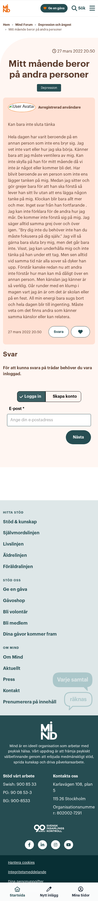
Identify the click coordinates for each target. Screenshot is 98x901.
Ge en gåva (15, 589)
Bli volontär (15, 612)
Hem (6, 24)
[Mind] (49, 730)
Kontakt (11, 690)
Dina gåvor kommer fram (30, 634)
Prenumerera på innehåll (29, 702)
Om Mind (13, 657)
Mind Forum (24, 24)
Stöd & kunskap (20, 522)
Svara (59, 331)
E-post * (16, 409)
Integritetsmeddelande (27, 872)
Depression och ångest (54, 24)
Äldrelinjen (15, 555)
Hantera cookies (21, 862)
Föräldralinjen (18, 566)
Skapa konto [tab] (65, 396)
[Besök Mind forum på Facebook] (29, 844)
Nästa (78, 437)
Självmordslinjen (21, 533)
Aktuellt (11, 668)
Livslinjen (13, 544)
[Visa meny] (92, 8)
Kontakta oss (65, 776)
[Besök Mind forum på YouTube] (68, 844)
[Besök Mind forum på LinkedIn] (42, 844)
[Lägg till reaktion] (80, 331)
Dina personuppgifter (25, 881)
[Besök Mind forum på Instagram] (55, 844)
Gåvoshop (14, 600)
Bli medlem (15, 623)
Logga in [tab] (32, 396)
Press (9, 679)
